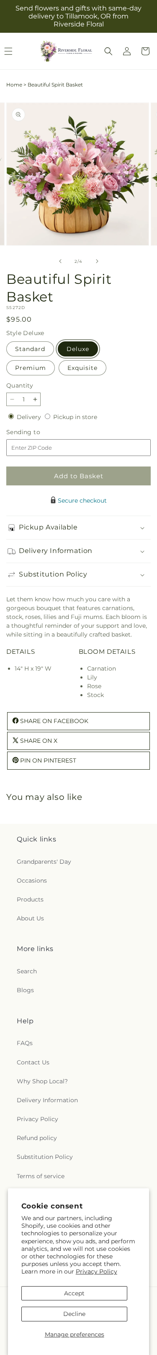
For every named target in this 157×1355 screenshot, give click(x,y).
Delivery (30, 417)
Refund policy (37, 1138)
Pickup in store (75, 417)
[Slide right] (97, 261)
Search (27, 971)
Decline (74, 1314)
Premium (30, 368)
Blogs (25, 990)
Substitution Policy (45, 1157)
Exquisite (82, 368)
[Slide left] (60, 261)
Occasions (32, 880)
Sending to (35, 432)
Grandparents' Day (44, 861)
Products (30, 899)
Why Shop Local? (42, 1081)
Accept (74, 1293)
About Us (30, 918)
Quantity (19, 385)
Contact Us (33, 1062)
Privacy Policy (96, 1271)
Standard (30, 349)
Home (14, 84)
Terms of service (40, 1176)
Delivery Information (47, 1100)
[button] (108, 51)
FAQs (25, 1043)
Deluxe (78, 349)
